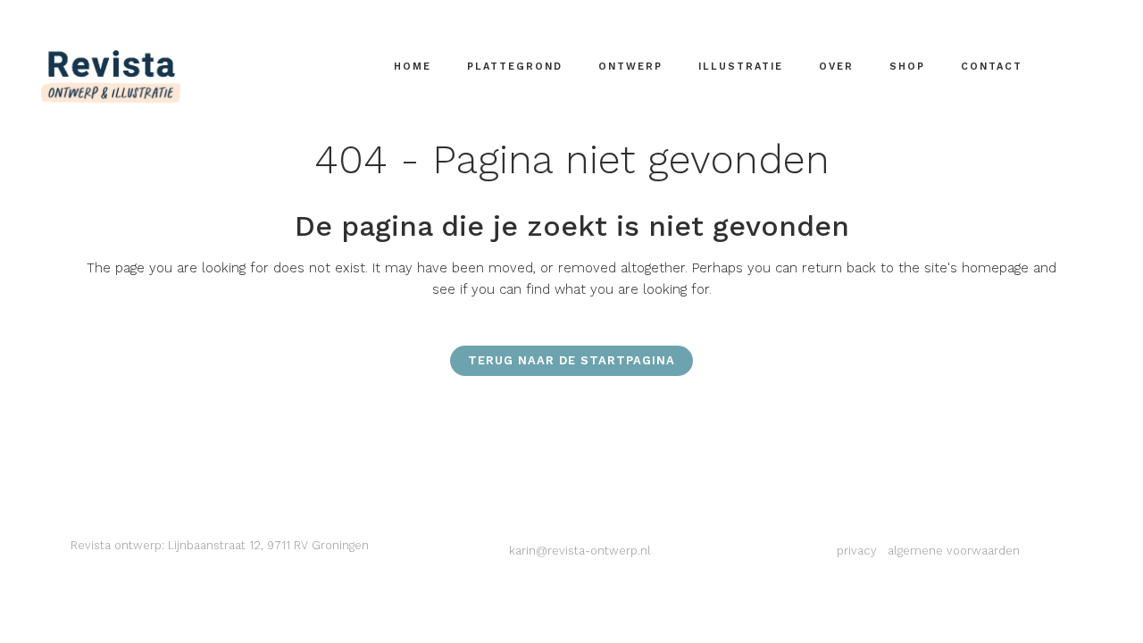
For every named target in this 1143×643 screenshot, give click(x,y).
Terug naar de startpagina (571, 360)
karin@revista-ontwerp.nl (580, 550)
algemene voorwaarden (954, 550)
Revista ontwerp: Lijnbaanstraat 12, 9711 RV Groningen (220, 545)
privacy (857, 550)
